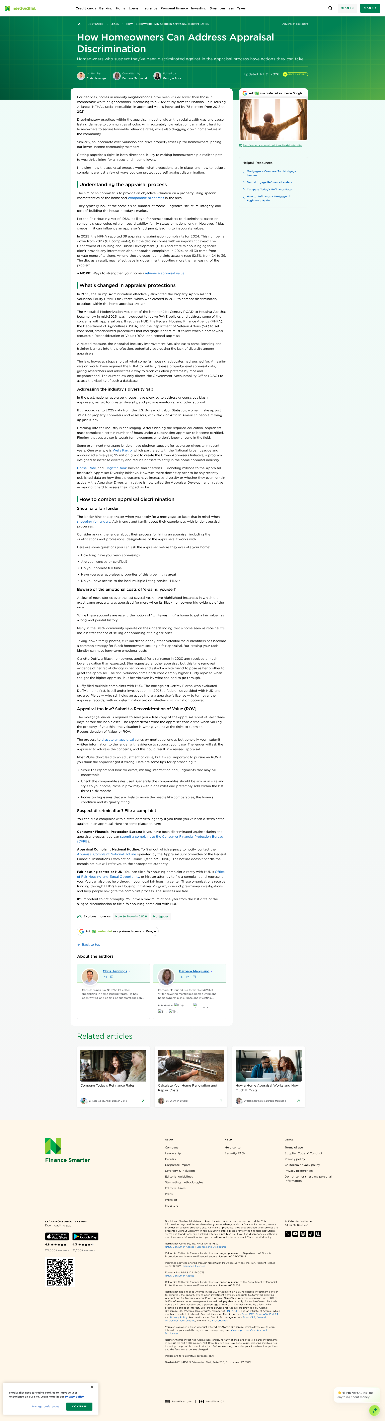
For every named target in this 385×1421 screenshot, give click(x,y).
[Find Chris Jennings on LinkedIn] (111, 977)
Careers (170, 1159)
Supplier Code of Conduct (303, 1153)
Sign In (347, 8)
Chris (115, 971)
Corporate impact (178, 1164)
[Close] (379, 1388)
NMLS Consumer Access (179, 1246)
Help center (233, 1147)
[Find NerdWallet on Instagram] (303, 1234)
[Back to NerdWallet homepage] (79, 24)
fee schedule (187, 1320)
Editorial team (175, 1188)
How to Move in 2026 (131, 916)
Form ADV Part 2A (267, 1314)
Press (169, 1194)
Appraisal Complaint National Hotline (106, 854)
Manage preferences (45, 1406)
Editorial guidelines (179, 1176)
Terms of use (294, 1147)
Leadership (173, 1153)
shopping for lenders (93, 521)
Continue (79, 1406)
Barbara (194, 971)
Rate (92, 468)
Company (172, 1147)
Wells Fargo (122, 450)
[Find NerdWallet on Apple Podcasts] (311, 1234)
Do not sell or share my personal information (308, 1178)
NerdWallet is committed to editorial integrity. (272, 145)
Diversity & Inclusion (180, 1170)
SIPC (237, 1310)
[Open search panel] (330, 8)
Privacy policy (295, 1159)
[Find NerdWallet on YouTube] (295, 1234)
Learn (115, 23)
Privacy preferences (299, 1170)
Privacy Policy (178, 1317)
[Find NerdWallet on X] (288, 1234)
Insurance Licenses (194, 1265)
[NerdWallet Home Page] (20, 8)
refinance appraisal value (164, 273)
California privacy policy (302, 1164)
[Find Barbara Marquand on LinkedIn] (194, 977)
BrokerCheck (220, 1320)
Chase (82, 468)
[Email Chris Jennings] (105, 977)
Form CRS (248, 1314)
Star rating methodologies (184, 1182)
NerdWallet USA (182, 1401)
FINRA (229, 1310)
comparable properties (146, 198)
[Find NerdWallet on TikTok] (318, 1234)
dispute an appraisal (117, 739)
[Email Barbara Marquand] (187, 977)
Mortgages (95, 23)
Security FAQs (235, 1153)
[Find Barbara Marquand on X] (181, 977)
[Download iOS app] (57, 1236)
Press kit (171, 1199)
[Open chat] (374, 1410)
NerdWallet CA (215, 1401)
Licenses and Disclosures (211, 1246)
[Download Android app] (85, 1236)
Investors (171, 1205)
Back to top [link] (91, 944)
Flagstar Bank (116, 468)
